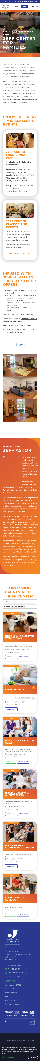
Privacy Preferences (8, 1057)
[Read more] (33, 6)
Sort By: (7, 606)
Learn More (23, 657)
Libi (20, 314)
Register (10, 657)
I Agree (33, 1057)
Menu (37, 6)
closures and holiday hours (19, 325)
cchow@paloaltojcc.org (16, 191)
